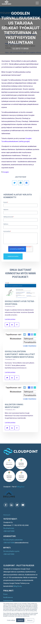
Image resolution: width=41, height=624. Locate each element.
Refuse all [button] (29, 620)
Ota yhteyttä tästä (8, 528)
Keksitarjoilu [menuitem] (6, 515)
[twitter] (17, 505)
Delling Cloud (20, 487)
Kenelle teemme (8, 597)
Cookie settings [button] (11, 620)
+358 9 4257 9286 (9, 543)
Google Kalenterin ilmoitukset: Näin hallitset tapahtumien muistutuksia (20, 354)
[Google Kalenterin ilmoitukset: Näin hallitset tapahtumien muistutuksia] (20, 340)
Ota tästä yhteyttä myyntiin (11, 551)
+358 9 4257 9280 (8, 531)
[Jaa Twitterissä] (14, 182)
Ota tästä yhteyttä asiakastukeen (13, 540)
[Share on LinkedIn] (12, 324)
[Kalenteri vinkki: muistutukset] (20, 393)
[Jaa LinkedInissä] (20, 182)
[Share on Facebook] (17, 324)
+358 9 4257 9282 (8, 554)
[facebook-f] (5, 505)
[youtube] (22, 505)
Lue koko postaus (10, 319)
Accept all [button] (20, 620)
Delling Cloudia (17, 586)
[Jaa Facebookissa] (26, 182)
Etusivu (5, 594)
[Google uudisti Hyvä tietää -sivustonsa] (20, 290)
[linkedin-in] (11, 505)
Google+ (6, 172)
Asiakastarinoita (8, 600)
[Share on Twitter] (7, 324)
